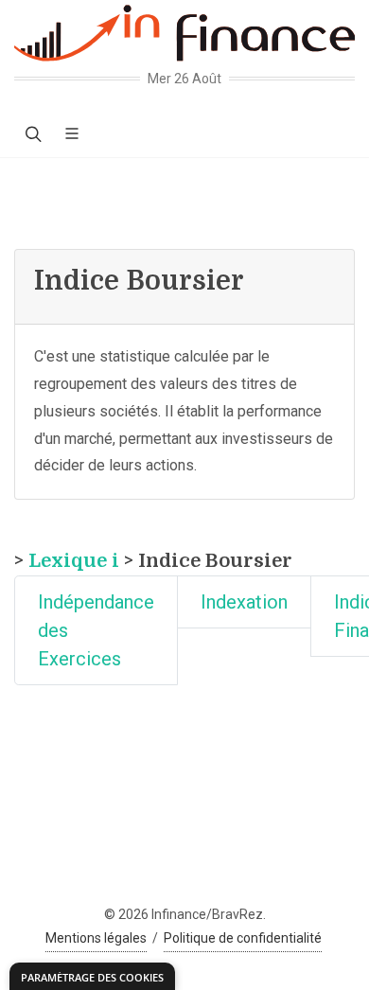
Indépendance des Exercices (96, 630)
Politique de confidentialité (243, 938)
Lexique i (73, 561)
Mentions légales (96, 938)
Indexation (244, 602)
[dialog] (92, 976)
